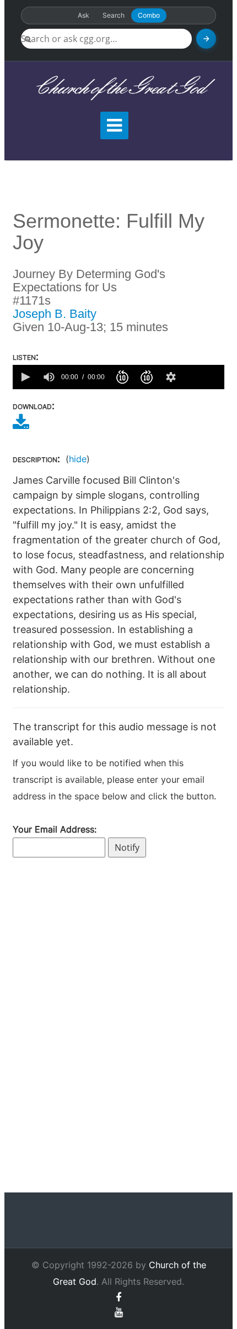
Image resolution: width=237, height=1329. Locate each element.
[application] (118, 377)
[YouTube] (119, 1312)
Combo (149, 15)
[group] (49, 377)
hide (78, 458)
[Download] (21, 425)
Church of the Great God (118, 88)
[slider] (203, 377)
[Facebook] (118, 1297)
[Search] (206, 39)
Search (114, 15)
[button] (25, 377)
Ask (83, 15)
